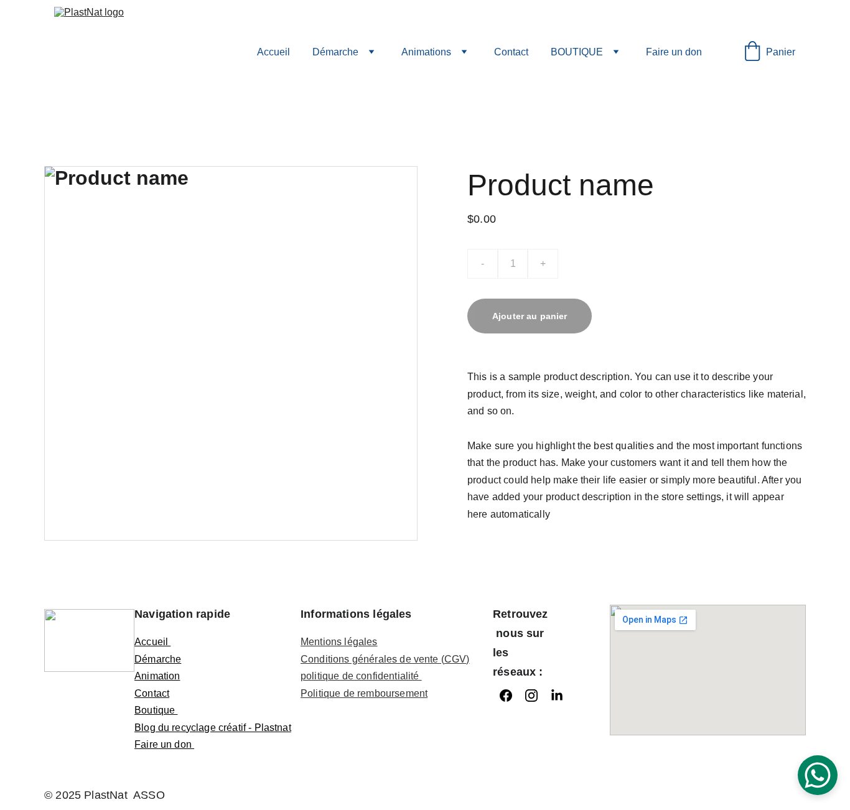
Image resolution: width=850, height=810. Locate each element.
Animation (157, 676)
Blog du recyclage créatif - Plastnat (212, 727)
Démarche (335, 52)
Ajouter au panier (529, 316)
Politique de (329, 693)
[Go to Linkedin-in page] (557, 695)
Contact (511, 52)
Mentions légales (339, 641)
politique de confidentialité (361, 676)
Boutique (155, 710)
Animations (426, 52)
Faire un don (674, 52)
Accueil (273, 52)
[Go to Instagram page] (531, 695)
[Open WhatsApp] (818, 775)
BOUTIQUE (577, 52)
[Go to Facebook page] (506, 695)
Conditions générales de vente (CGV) (385, 659)
